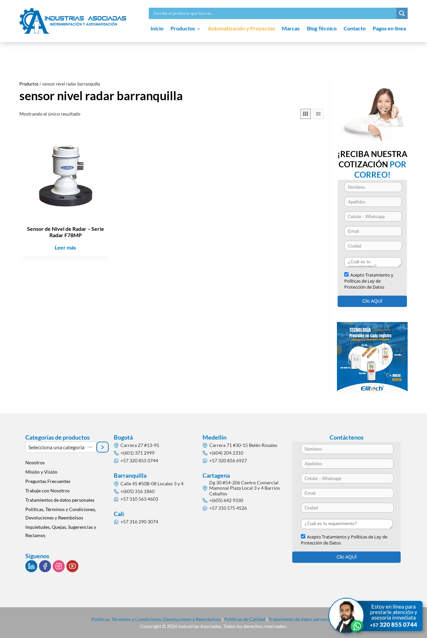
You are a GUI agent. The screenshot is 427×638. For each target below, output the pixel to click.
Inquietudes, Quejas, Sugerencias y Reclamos (60, 531)
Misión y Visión (41, 472)
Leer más (65, 247)
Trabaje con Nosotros (47, 490)
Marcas (291, 28)
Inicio (156, 28)
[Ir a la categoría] (102, 447)
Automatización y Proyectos (241, 28)
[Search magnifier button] (402, 13)
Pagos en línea (389, 28)
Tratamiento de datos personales (302, 619)
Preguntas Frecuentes (47, 481)
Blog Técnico (322, 28)
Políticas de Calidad (244, 619)
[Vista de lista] (318, 114)
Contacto (355, 28)
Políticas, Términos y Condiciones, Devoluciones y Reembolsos (60, 513)
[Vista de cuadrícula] (306, 114)
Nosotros (35, 462)
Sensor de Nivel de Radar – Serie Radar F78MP (65, 231)
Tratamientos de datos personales (59, 500)
